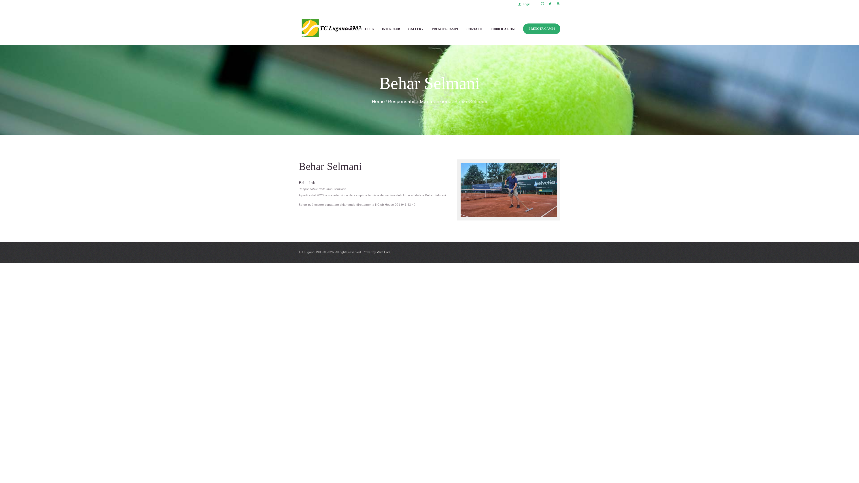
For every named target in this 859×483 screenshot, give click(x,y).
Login (527, 4)
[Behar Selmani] (509, 190)
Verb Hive (383, 252)
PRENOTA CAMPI (542, 28)
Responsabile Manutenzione (420, 101)
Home (378, 101)
